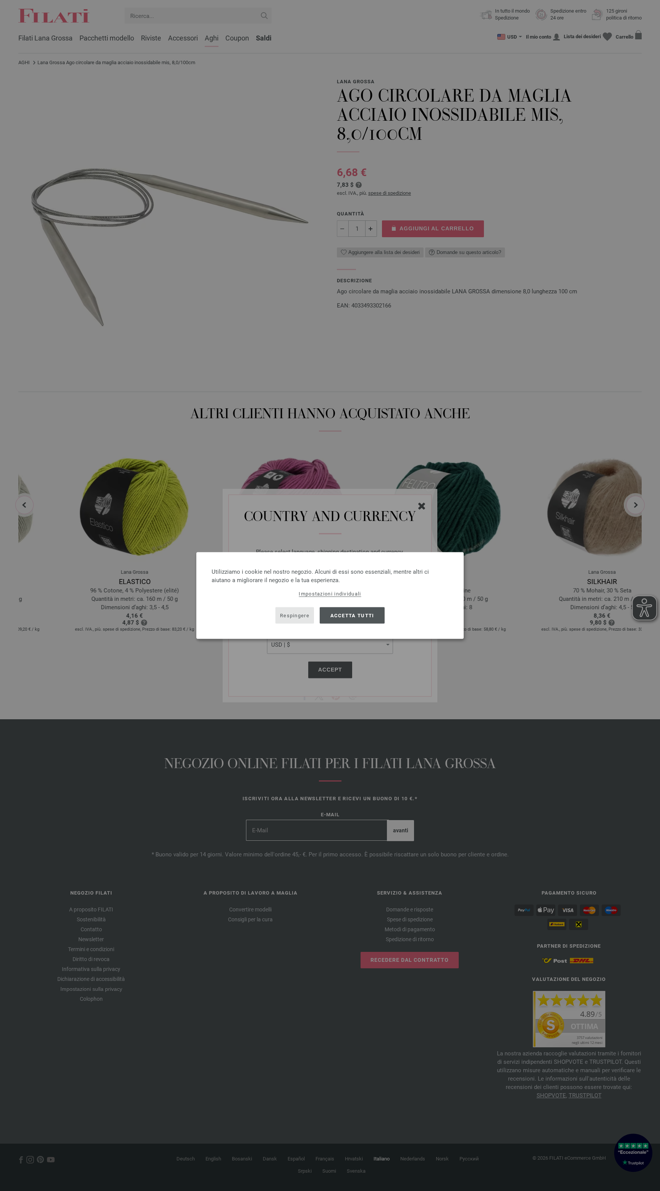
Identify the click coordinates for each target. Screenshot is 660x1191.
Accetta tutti (352, 615)
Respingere (294, 615)
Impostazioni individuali (330, 594)
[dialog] (330, 595)
